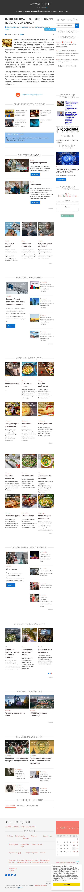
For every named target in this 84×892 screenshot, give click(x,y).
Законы (42, 850)
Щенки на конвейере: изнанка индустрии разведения (46, 573)
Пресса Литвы (63, 11)
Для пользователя (67, 195)
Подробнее (35, 174)
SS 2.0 (20, 884)
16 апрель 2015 (24, 27)
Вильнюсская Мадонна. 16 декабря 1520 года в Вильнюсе (22, 787)
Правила (35, 850)
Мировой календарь (40, 741)
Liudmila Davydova (12, 27)
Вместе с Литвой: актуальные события (16, 286)
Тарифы (19, 850)
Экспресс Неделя (11, 363)
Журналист (11, 163)
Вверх (73, 861)
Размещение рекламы (28, 824)
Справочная (13, 850)
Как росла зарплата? (38, 163)
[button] (8, 640)
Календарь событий (15, 739)
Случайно (20, 802)
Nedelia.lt (8, 824)
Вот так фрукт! (27, 476)
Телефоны (28, 850)
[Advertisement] (42, 214)
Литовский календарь (16, 741)
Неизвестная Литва (15, 694)
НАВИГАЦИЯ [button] (41, 8)
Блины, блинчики (45, 424)
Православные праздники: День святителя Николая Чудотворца (40, 757)
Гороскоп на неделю (66, 154)
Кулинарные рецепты (12, 365)
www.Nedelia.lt (40, 4)
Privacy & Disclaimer (40, 882)
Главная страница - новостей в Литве (30, 11)
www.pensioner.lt (61, 859)
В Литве (10, 833)
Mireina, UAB (50, 878)
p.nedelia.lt (70, 859)
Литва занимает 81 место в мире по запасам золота (21, 113)
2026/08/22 (34, 155)
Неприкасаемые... (29, 649)
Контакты (16, 824)
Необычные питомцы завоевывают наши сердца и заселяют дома (46, 602)
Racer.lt (68, 861)
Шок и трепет (11, 569)
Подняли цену (35, 185)
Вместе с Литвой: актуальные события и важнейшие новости (15, 302)
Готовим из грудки (12, 516)
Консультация (12, 161)
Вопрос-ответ (47, 833)
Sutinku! (67, 884)
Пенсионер (12, 284)
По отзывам (10, 802)
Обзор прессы (51, 11)
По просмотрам (32, 802)
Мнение (34, 833)
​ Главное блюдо (28, 516)
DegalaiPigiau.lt (61, 861)
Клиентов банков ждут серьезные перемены (45, 113)
